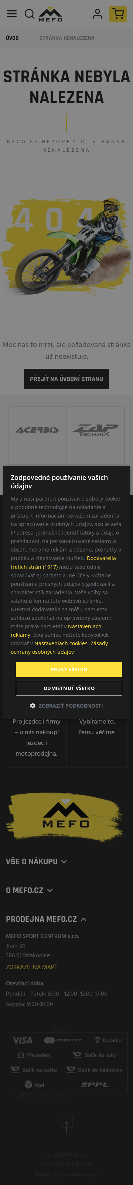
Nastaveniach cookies (61, 643)
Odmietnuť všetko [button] (69, 688)
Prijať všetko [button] (69, 669)
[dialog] (66, 592)
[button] (66, 705)
